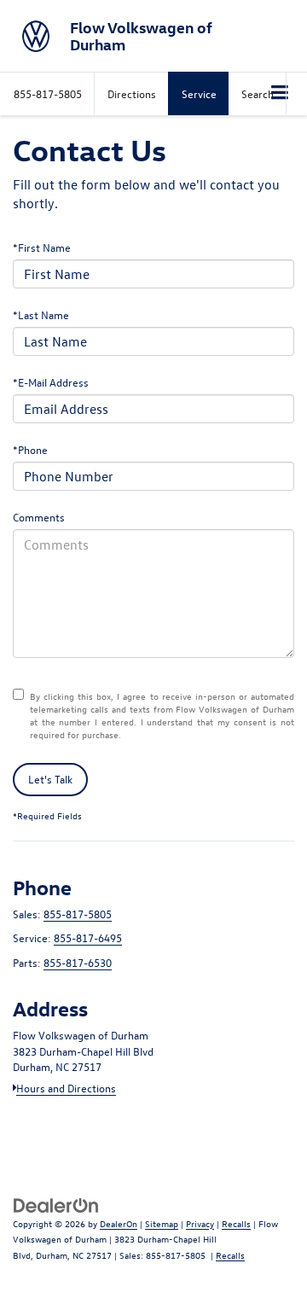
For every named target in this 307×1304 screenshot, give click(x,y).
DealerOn (118, 1223)
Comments (39, 516)
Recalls (236, 1223)
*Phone (30, 449)
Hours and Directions (66, 1087)
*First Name (42, 247)
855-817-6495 (88, 937)
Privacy (200, 1223)
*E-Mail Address (51, 382)
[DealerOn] (56, 1203)
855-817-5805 (77, 913)
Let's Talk (50, 778)
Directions (131, 93)
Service (199, 93)
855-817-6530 (77, 962)
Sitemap (161, 1223)
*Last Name (41, 314)
